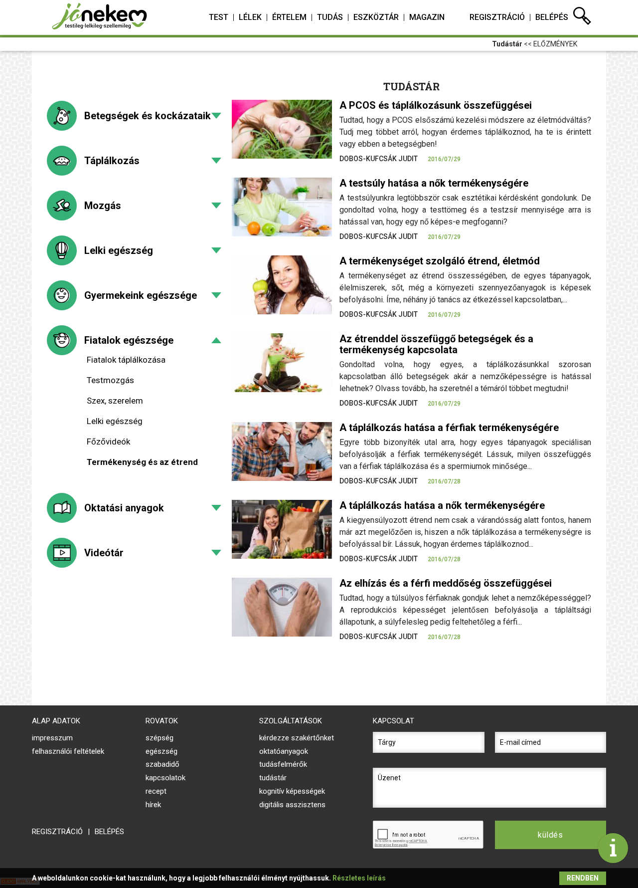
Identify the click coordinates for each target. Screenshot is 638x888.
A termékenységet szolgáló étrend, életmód (439, 260)
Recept (156, 791)
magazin (427, 17)
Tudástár (507, 44)
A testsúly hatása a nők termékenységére (433, 183)
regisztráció (497, 17)
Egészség (161, 751)
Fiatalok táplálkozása (126, 360)
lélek (250, 17)
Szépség (159, 737)
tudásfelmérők (283, 764)
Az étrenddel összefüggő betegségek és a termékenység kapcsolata (436, 344)
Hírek (153, 804)
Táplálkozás (112, 161)
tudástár (273, 777)
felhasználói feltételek (68, 751)
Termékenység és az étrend (142, 462)
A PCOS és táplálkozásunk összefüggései (435, 105)
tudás (330, 17)
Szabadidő (162, 764)
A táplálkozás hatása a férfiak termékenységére (449, 427)
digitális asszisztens (292, 804)
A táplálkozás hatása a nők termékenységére (442, 505)
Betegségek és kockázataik (147, 116)
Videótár (104, 553)
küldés (550, 835)
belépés (551, 17)
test (218, 17)
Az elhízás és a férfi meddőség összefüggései (445, 583)
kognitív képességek (292, 791)
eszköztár (376, 17)
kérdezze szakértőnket (296, 737)
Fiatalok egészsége (128, 340)
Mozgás (102, 206)
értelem (289, 17)
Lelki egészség (118, 250)
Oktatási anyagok (124, 508)
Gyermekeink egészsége (140, 295)
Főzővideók (108, 441)
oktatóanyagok (283, 751)
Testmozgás (110, 380)
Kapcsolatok (165, 777)
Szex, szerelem (115, 401)
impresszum (52, 737)
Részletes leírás (359, 878)
